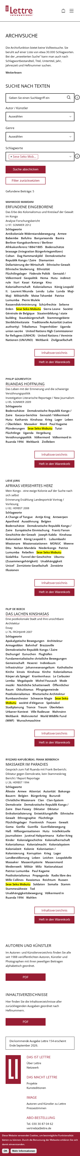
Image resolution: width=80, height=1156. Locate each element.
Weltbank (42, 340)
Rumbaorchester (17, 698)
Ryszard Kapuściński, (21, 759)
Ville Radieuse (40, 711)
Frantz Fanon (61, 530)
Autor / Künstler (17, 108)
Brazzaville (47, 645)
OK (5, 1151)
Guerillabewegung (53, 827)
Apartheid (12, 521)
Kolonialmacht (37, 844)
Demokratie (14, 804)
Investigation (14, 398)
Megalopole (25, 680)
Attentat (35, 791)
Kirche (46, 672)
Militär (28, 866)
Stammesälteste (16, 888)
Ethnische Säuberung (20, 269)
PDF (25, 977)
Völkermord (42, 437)
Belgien (46, 521)
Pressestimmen (36, 1108)
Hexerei (32, 663)
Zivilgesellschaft (61, 340)
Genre (10, 128)
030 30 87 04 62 (42, 1124)
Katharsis (21, 419)
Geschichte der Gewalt (21, 534)
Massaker (30, 424)
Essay (9, 628)
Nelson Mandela (25, 548)
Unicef (10, 565)
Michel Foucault (46, 680)
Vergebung (43, 433)
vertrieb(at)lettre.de (39, 1128)
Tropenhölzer (48, 326)
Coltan (10, 256)
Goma (10, 827)
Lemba (10, 680)
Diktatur (53, 809)
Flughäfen (45, 654)
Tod (32, 888)
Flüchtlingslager (16, 273)
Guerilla (33, 827)
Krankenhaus (41, 676)
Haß (8, 831)
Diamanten (46, 260)
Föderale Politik (39, 273)
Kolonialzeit (13, 539)
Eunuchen (29, 654)
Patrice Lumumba (17, 871)
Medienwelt (14, 866)
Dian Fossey (23, 809)
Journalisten (14, 835)
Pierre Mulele (31, 300)
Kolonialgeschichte (29, 840)
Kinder (10, 840)
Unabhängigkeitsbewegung (24, 893)
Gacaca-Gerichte (26, 415)
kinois (21, 672)
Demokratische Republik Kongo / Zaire (31, 649)
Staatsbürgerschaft (31, 318)
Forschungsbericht (28, 221)
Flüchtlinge (46, 818)
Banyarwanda (43, 238)
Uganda (65, 326)
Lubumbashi (57, 539)
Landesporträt (43, 499)
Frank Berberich (47, 759)
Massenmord (54, 862)
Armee (62, 233)
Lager (58, 419)
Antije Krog (42, 517)
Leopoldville (64, 857)
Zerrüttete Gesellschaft (32, 565)
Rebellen (28, 552)
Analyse (10, 221)
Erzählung (26, 499)
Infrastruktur (14, 667)
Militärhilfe (21, 295)
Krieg (48, 419)
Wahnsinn (59, 711)
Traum (42, 707)
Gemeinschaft (15, 663)
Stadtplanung (15, 707)
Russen (63, 880)
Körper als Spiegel (17, 676)
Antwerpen (60, 517)
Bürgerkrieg (39, 796)
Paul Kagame (58, 424)
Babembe (12, 238)
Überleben (56, 707)
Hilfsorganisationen (27, 831)
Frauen (51, 822)
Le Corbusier (61, 676)
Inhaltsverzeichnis (54, 353)
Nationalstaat (53, 866)
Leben (36, 857)
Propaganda (41, 875)
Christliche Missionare (20, 800)
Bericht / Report (16, 778)
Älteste (10, 791)
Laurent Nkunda (22, 291)
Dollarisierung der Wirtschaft (25, 264)
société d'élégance (31, 703)
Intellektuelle (61, 831)
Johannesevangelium (40, 667)
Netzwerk (33, 1067)
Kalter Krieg (64, 835)
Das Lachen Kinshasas (27, 613)
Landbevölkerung (17, 857)
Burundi (54, 796)
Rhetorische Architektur (49, 694)
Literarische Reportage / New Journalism (48, 398)
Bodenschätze (54, 247)
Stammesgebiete (58, 318)
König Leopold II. (35, 539)
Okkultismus (24, 689)
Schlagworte (14, 148)
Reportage (33, 778)
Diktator (39, 809)
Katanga (37, 282)
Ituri (16, 282)
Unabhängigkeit (51, 561)
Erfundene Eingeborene (29, 206)
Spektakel (53, 703)
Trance (31, 707)
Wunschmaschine (29, 720)
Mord (43, 424)
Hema (44, 278)
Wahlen (31, 897)
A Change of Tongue (19, 517)
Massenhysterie (32, 862)
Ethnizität (43, 269)
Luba (50, 291)
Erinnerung (13, 499)
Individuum (47, 663)
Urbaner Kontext (17, 711)
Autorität (49, 791)
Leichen (48, 857)
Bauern (11, 796)
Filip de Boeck (15, 609)
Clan (41, 800)
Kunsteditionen (36, 1088)
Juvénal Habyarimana (39, 835)
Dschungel (13, 654)
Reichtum (49, 880)
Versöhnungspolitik (19, 437)
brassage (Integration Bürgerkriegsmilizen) (34, 251)
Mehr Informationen (23, 1151)
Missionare (13, 543)
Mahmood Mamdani (20, 202)
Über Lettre (34, 1063)
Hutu (54, 278)
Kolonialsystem (59, 844)
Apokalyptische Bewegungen (25, 641)
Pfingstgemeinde (47, 689)
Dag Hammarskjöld (30, 256)
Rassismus (33, 880)
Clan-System (55, 800)
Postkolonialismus (18, 694)
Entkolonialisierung (19, 813)
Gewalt (63, 822)
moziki (10, 685)
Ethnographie (27, 818)
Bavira (60, 238)
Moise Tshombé (41, 295)
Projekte (32, 1083)
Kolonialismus (42, 287)
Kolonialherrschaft (18, 287)
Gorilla (20, 827)
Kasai (25, 282)
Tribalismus (29, 326)
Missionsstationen (35, 543)
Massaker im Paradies (27, 764)
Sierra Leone (52, 309)
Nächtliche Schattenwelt (33, 685)
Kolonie (29, 849)
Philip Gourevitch (18, 379)
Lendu (40, 291)
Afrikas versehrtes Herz (29, 485)
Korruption (34, 853)
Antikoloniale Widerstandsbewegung (30, 233)
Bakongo (64, 791)
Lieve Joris (13, 480)
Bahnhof (31, 645)
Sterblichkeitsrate (17, 322)
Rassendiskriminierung (21, 304)
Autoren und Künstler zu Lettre (46, 1103)
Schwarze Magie (41, 698)
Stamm (65, 884)
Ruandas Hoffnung (25, 383)
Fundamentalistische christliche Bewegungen (36, 658)
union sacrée (14, 331)
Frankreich (36, 822)
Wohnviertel (29, 716)
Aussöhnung (30, 521)
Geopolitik (31, 278)
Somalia (53, 884)
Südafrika (12, 557)
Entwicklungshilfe (46, 813)
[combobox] (40, 116)
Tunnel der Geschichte (36, 557)
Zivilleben (48, 441)
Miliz (39, 866)
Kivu (49, 282)
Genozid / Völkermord (54, 415)
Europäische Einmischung (32, 530)
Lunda (60, 291)
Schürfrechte (47, 304)
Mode (63, 680)
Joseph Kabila (48, 534)
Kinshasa (36, 419)
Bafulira (26, 238)
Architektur (55, 641)
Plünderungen (15, 428)
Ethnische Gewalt (58, 264)
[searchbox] (40, 116)
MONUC (55, 543)
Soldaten (39, 884)
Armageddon (14, 645)
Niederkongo (47, 548)
